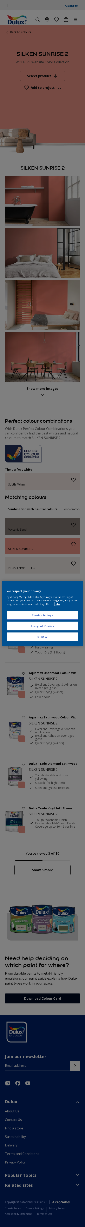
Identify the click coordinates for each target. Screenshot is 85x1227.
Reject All (42, 636)
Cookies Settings (42, 615)
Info (57, 604)
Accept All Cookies (42, 626)
